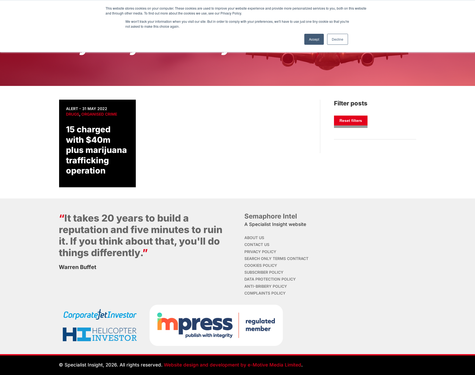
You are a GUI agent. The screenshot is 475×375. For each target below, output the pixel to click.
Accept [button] (314, 39)
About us (254, 237)
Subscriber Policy (263, 272)
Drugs (72, 114)
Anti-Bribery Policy (265, 286)
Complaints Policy (265, 293)
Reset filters (350, 120)
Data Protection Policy (270, 279)
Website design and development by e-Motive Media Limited (232, 365)
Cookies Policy (260, 265)
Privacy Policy (260, 251)
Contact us (256, 244)
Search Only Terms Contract (276, 258)
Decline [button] (337, 39)
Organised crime (99, 114)
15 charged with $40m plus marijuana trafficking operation (96, 149)
